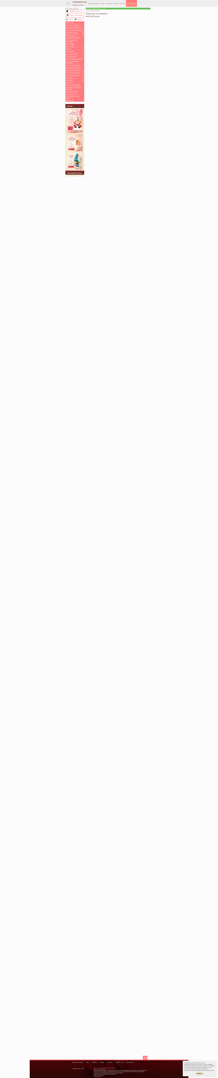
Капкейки (75, 80)
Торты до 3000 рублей (73, 28)
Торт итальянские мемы (74, 59)
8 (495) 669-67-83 (80, 2)
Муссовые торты (71, 54)
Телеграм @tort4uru (74, 173)
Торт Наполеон (71, 56)
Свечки (71, 19)
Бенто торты (70, 46)
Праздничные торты (75, 70)
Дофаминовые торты (73, 37)
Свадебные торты (75, 32)
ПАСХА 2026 (70, 100)
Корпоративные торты (73, 68)
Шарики (79, 19)
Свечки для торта (72, 94)
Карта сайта (130, 1062)
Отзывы (115, 3)
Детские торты (75, 35)
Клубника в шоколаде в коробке (73, 88)
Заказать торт (131, 3)
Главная (87, 10)
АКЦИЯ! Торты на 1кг (76, 11)
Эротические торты (75, 75)
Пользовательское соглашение (99, 1069)
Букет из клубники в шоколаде (72, 62)
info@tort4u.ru (98, 1076)
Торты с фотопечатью (76, 15)
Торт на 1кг (70, 23)
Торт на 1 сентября (72, 25)
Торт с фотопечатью (73, 65)
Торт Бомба (70, 51)
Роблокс (75, 49)
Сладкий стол (70, 78)
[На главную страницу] (68, 3)
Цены (103, 3)
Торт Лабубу (70, 44)
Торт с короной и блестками (72, 41)
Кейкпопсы (69, 83)
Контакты (122, 3)
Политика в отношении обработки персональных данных (104, 1067)
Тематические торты (75, 73)
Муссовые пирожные (73, 85)
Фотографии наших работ (72, 97)
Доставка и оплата (94, 3)
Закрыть (199, 1073)
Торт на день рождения (75, 30)
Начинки (109, 3)
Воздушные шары (72, 92)
